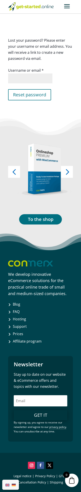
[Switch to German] (14, 485)
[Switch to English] (7, 485)
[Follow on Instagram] (31, 465)
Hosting (19, 319)
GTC (62, 476)
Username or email (26, 70)
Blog (16, 304)
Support (20, 326)
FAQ (16, 311)
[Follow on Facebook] (40, 465)
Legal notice (23, 476)
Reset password (29, 95)
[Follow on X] (49, 465)
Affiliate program (27, 341)
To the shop (40, 219)
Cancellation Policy (32, 482)
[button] (67, 172)
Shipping (56, 482)
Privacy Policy (45, 476)
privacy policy (57, 427)
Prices (18, 333)
